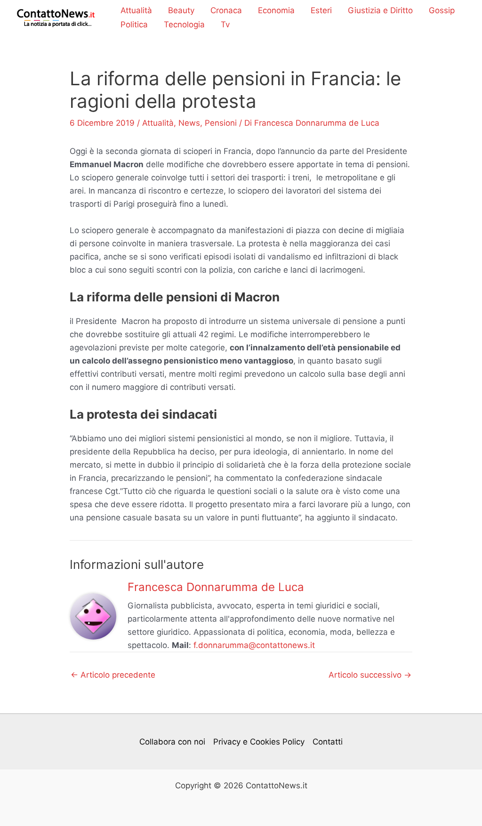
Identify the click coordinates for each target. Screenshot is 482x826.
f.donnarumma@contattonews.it (254, 645)
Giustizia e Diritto (380, 10)
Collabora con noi (172, 741)
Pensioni (221, 123)
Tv (225, 24)
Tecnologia (184, 24)
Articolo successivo (370, 675)
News (189, 123)
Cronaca (226, 10)
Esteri (321, 10)
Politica (134, 24)
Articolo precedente (113, 675)
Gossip (442, 10)
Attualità (136, 10)
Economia (276, 10)
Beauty (181, 10)
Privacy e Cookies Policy (259, 741)
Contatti (328, 741)
